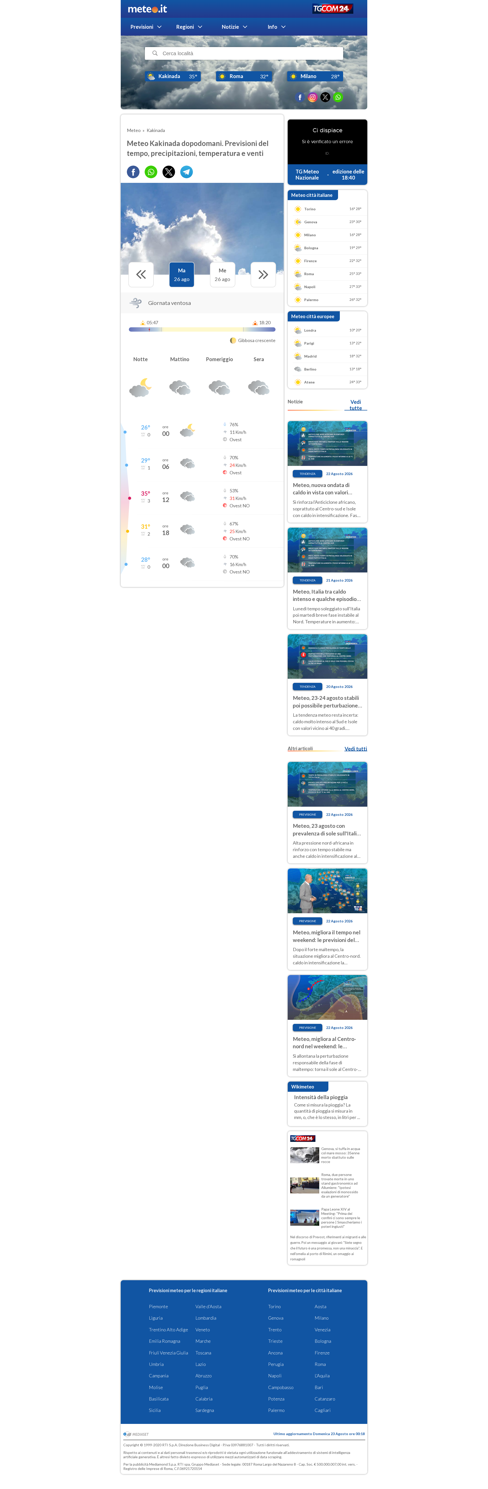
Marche (203, 1341)
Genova (275, 1318)
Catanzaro (325, 1399)
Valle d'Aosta (208, 1306)
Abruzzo (203, 1375)
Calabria (203, 1399)
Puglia (201, 1387)
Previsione (307, 814)
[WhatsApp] (338, 97)
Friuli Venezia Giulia (168, 1352)
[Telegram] (186, 172)
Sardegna (204, 1410)
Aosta (320, 1306)
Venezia (322, 1329)
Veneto (202, 1329)
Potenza (276, 1399)
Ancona (275, 1352)
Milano (322, 1318)
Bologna (323, 1341)
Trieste (275, 1341)
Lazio (200, 1364)
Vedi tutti (356, 749)
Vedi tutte (355, 405)
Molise (156, 1387)
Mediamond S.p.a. (163, 1464)
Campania (159, 1375)
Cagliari (323, 1410)
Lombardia (205, 1318)
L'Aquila (322, 1375)
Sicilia (155, 1410)
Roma (320, 1364)
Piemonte (158, 1306)
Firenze (322, 1352)
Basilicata (159, 1399)
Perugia (276, 1364)
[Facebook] (300, 97)
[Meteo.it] (147, 9)
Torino (274, 1306)
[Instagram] (313, 97)
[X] (325, 97)
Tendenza (307, 474)
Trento (275, 1329)
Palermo (276, 1410)
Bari (319, 1387)
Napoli (275, 1375)
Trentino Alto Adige (168, 1329)
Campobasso (281, 1387)
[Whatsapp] (151, 172)
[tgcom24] (332, 9)
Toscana (203, 1352)
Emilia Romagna (164, 1341)
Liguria (156, 1318)
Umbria (156, 1364)
